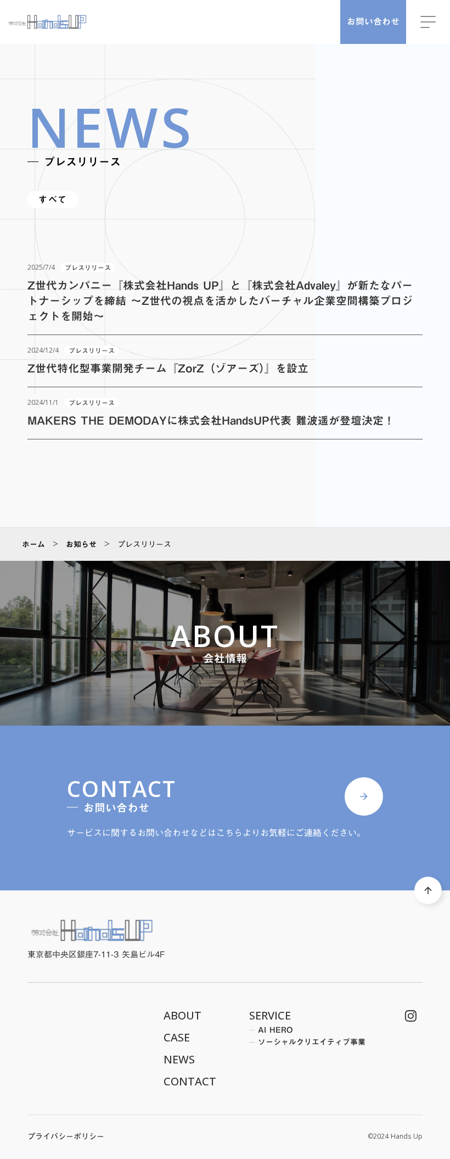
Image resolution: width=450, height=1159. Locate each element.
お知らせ (81, 544)
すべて (53, 199)
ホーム (33, 544)
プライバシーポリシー (65, 1137)
